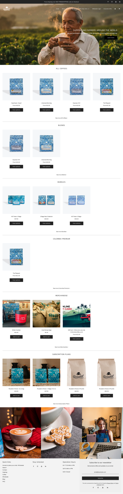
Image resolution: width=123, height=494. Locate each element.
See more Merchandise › (61, 347)
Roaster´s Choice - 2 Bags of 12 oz (46, 388)
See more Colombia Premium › (61, 288)
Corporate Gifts (108, 9)
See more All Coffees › (61, 118)
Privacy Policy (110, 483)
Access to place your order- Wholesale (13, 465)
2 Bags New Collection (46, 216)
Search (4, 467)
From (16, 105)
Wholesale (5, 477)
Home (57, 9)
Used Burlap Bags (46, 330)
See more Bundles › (61, 231)
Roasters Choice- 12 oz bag (16, 388)
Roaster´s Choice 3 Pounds (106, 388)
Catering (5, 472)
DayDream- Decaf (16, 103)
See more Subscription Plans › (61, 403)
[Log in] (115, 9)
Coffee (4, 474)
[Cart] (119, 9)
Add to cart (16, 336)
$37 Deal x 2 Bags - (76, 216)
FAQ (4, 481)
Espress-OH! (76, 103)
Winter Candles (16, 330)
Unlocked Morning (46, 103)
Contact (5, 470)
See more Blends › (61, 174)
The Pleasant (106, 103)
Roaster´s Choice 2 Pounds (76, 388)
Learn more (110, 37)
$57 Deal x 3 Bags (16, 216)
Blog (4, 479)
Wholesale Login (96, 9)
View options (16, 109)
